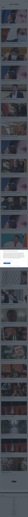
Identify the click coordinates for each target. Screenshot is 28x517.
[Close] (26, 251)
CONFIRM (6, 263)
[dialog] (14, 258)
